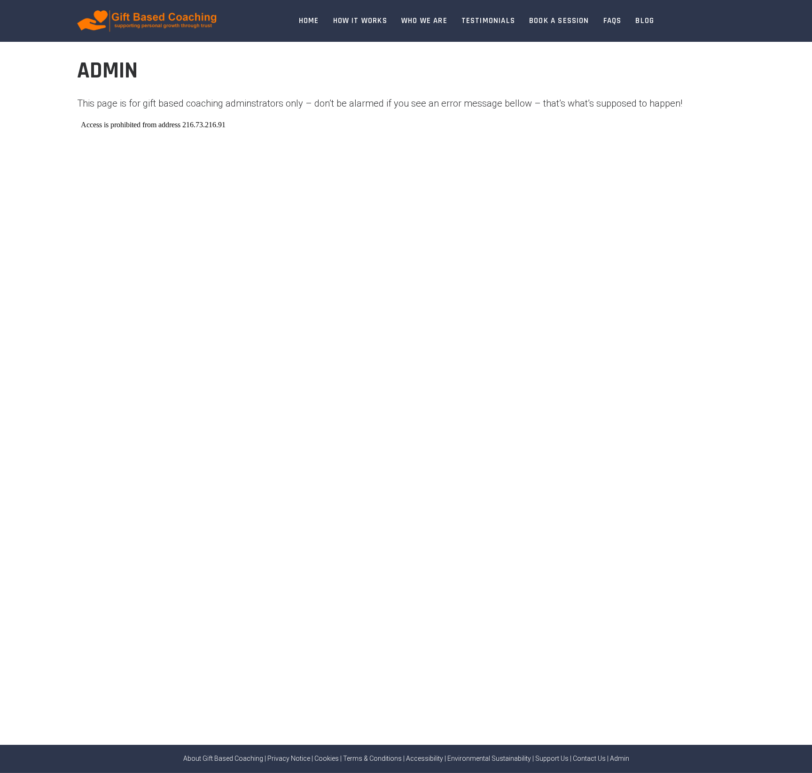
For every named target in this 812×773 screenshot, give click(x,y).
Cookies (326, 758)
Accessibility (424, 758)
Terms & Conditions (372, 758)
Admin (619, 758)
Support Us (552, 758)
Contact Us (589, 758)
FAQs (612, 20)
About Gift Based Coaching (223, 758)
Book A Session (559, 20)
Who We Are (424, 20)
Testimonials (488, 20)
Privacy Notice (288, 758)
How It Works (360, 20)
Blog (644, 20)
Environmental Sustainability (489, 758)
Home (309, 20)
